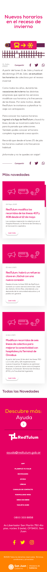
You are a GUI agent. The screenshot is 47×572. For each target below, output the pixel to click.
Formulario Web (23, 495)
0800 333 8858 (23, 500)
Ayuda (23, 479)
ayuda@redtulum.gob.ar (24, 452)
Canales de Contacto (23, 489)
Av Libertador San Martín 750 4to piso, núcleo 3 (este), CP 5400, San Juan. (23, 528)
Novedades (23, 474)
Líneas (23, 484)
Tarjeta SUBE (23, 505)
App (23, 464)
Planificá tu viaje (23, 469)
